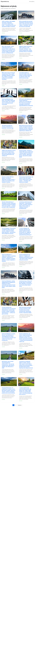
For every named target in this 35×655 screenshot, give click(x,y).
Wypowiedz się (5, 1)
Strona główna (31, 1)
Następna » (20, 405)
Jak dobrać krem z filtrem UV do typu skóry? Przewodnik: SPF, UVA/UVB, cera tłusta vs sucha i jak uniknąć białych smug (25, 283)
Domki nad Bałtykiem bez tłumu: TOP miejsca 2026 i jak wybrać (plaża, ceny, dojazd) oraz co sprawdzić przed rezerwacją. (8, 102)
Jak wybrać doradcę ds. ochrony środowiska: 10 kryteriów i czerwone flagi (7, 127)
